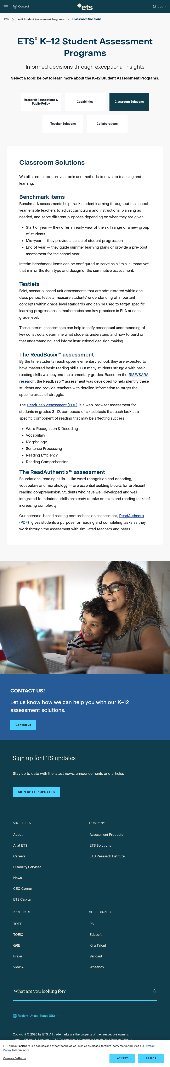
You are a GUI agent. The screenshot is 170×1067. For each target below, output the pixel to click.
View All (19, 967)
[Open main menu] (5, 6)
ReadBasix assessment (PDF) (52, 405)
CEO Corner (22, 889)
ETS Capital (22, 899)
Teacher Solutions (63, 124)
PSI (92, 924)
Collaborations (107, 124)
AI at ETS (20, 845)
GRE (16, 945)
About (18, 835)
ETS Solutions (100, 845)
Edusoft (96, 935)
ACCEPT (122, 1058)
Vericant (96, 956)
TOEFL (18, 924)
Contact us (23, 725)
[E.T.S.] (85, 7)
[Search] (155, 991)
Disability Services (27, 867)
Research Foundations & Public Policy (41, 101)
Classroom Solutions (129, 102)
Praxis (18, 956)
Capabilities (85, 102)
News (17, 878)
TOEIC (18, 935)
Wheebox (97, 967)
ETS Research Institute (107, 856)
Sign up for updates (36, 792)
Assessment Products (106, 835)
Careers (19, 856)
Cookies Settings (14, 1058)
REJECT (151, 1058)
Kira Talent (98, 945)
